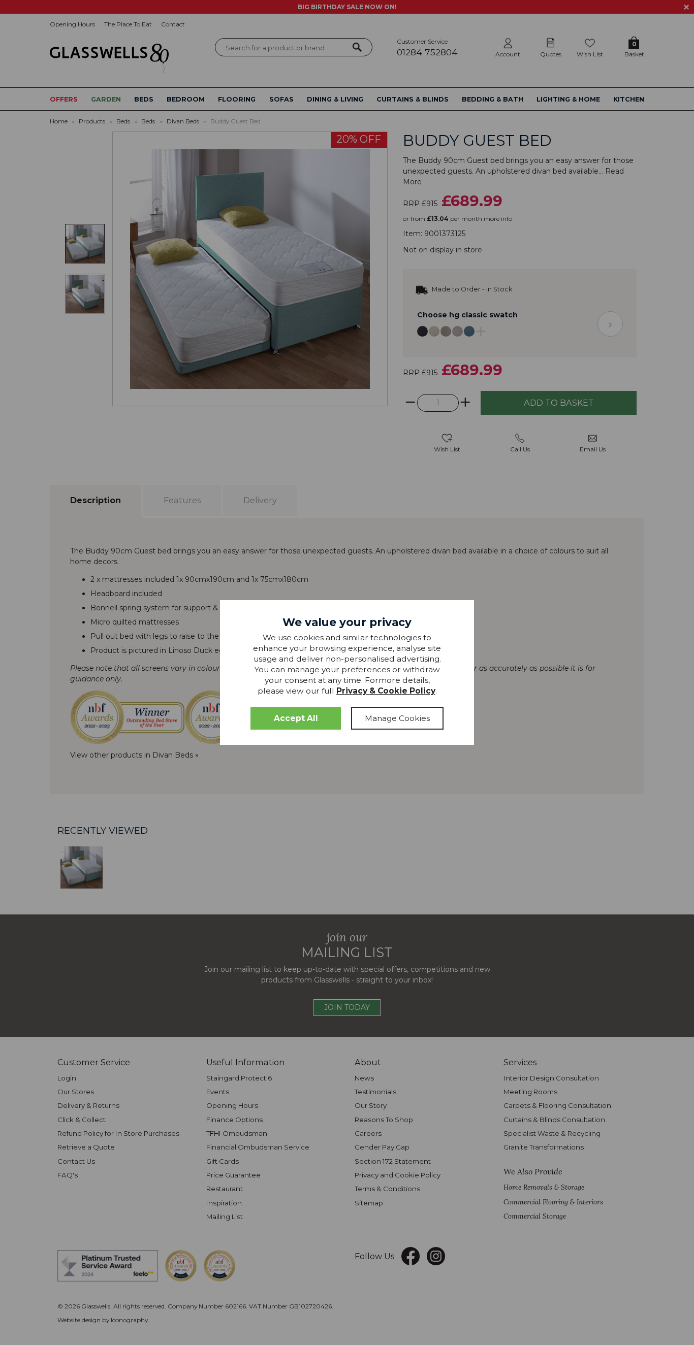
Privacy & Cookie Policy (385, 691)
